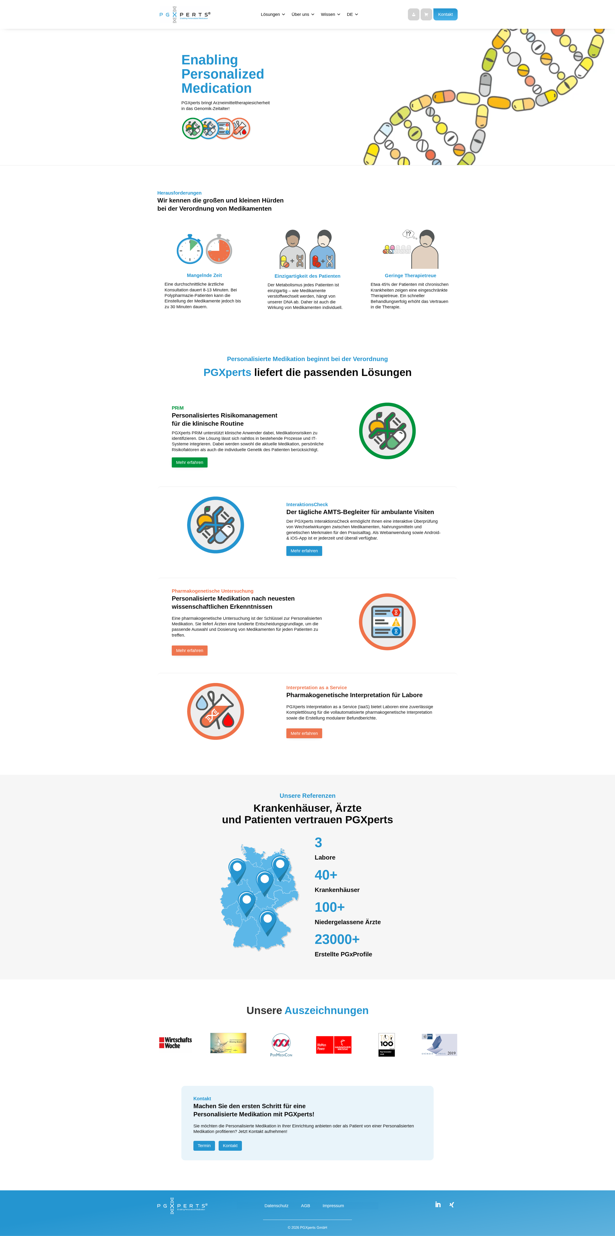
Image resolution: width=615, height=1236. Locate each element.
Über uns (300, 14)
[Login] (413, 14)
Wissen (328, 14)
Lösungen (270, 14)
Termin (204, 1145)
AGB (305, 1206)
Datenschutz (276, 1206)
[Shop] (426, 14)
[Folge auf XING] (452, 1205)
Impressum (333, 1206)
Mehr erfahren (189, 462)
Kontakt (445, 14)
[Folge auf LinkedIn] (438, 1205)
